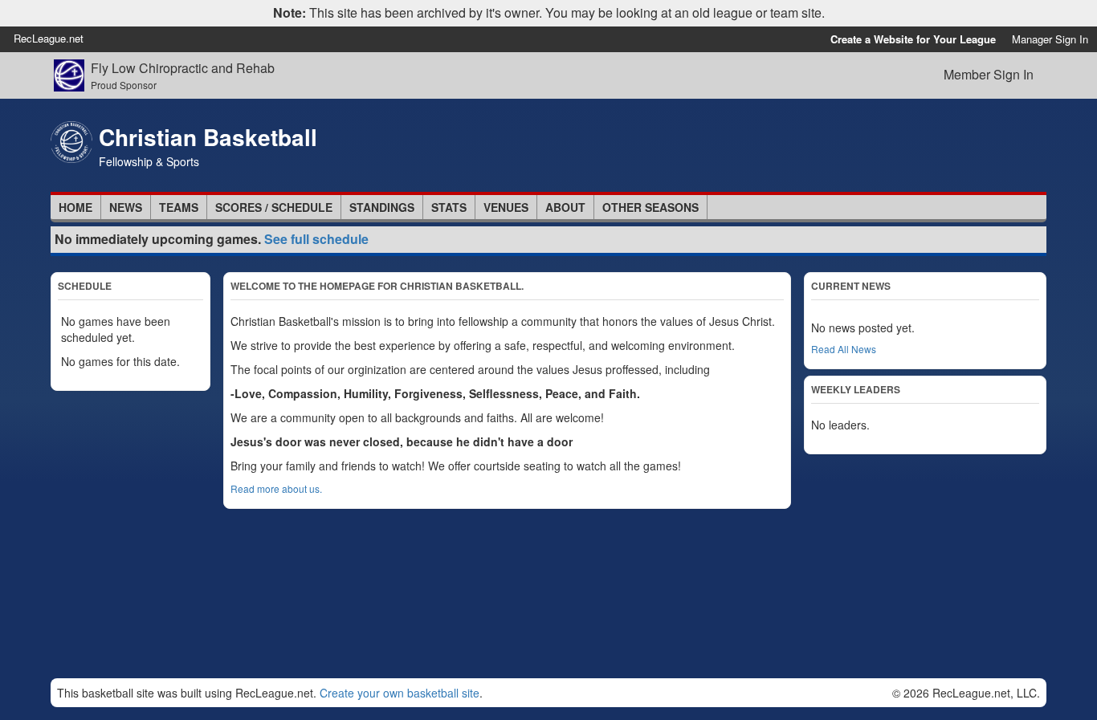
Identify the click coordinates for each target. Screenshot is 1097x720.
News (125, 207)
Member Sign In (989, 74)
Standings (381, 207)
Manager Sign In (1050, 39)
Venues (505, 207)
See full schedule (316, 239)
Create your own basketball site (399, 693)
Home (75, 207)
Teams (178, 207)
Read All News (843, 349)
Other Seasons (650, 207)
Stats (449, 207)
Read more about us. (276, 488)
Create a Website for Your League (913, 39)
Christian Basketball (208, 136)
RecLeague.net (49, 38)
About (565, 207)
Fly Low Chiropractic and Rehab (183, 68)
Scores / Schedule (273, 207)
